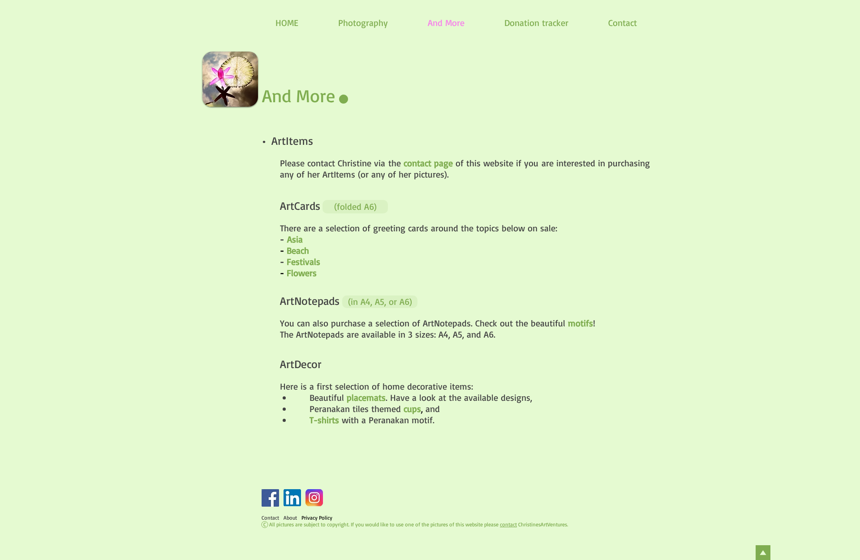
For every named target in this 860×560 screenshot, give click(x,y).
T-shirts (324, 419)
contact (508, 524)
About (290, 517)
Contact (270, 517)
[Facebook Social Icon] (270, 498)
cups (412, 408)
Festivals (303, 261)
